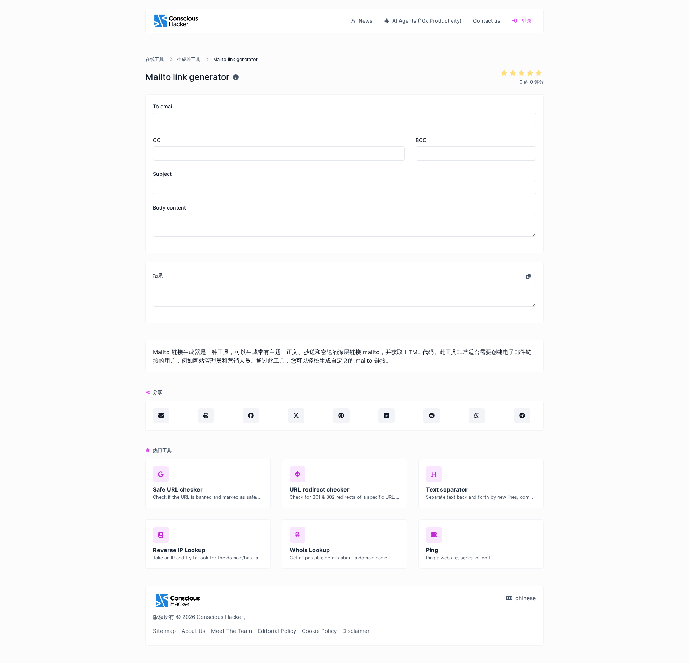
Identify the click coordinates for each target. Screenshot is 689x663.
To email (163, 106)
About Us (193, 630)
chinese (525, 598)
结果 (158, 275)
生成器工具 (188, 59)
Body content (169, 207)
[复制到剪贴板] (528, 276)
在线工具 (154, 59)
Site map (164, 630)
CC (157, 140)
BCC (421, 140)
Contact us (486, 21)
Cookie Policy (319, 630)
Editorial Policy (277, 630)
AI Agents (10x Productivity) (426, 21)
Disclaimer (356, 630)
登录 (526, 21)
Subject (162, 174)
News (364, 21)
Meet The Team (231, 630)
